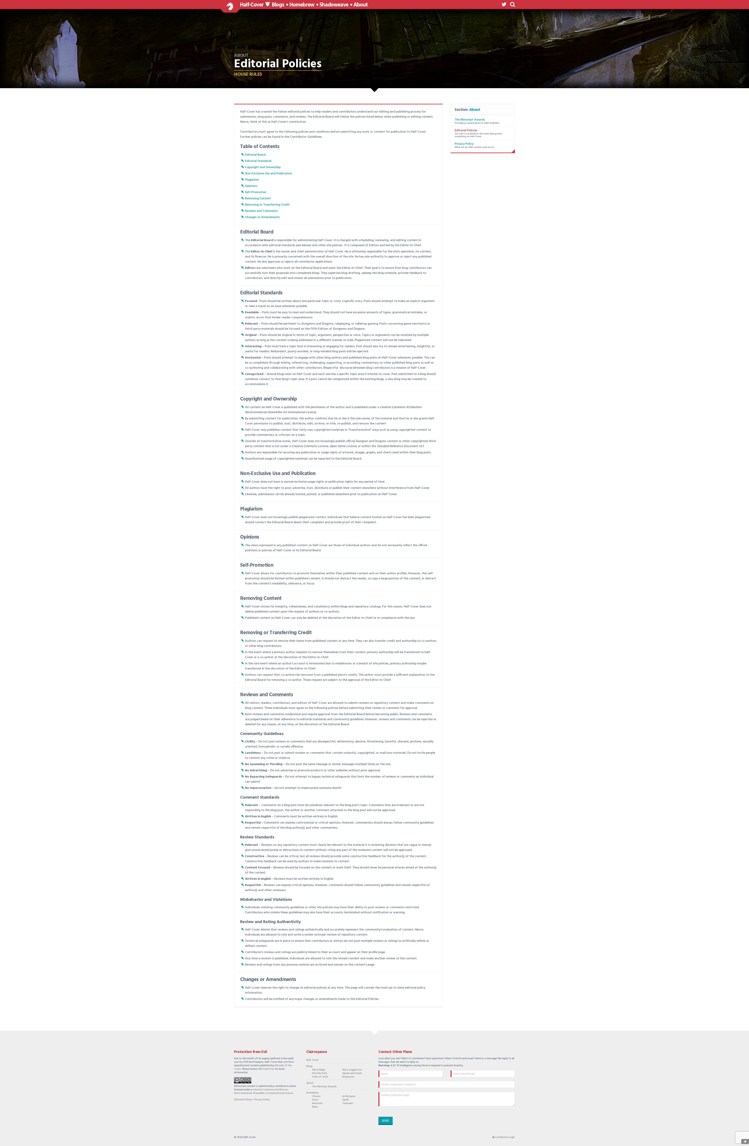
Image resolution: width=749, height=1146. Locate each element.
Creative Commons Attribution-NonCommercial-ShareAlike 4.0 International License (263, 1091)
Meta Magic (319, 1070)
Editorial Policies (466, 130)
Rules (315, 1107)
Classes (316, 1096)
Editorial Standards (258, 161)
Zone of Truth (320, 1077)
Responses (348, 1077)
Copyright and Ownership (262, 167)
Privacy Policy (464, 143)
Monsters (317, 1103)
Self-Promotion (255, 192)
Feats (315, 1100)
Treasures (347, 1103)
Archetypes (348, 1096)
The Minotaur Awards (470, 119)
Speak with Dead (351, 1073)
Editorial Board (255, 154)
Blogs (278, 5)
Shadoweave (333, 5)
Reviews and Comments (261, 211)
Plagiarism (252, 179)
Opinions (251, 186)
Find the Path (319, 1073)
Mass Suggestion (352, 1070)
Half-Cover (252, 5)
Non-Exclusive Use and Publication (268, 173)
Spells (345, 1100)
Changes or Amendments (262, 217)
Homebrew (301, 5)
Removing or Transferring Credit (267, 204)
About (360, 5)
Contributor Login (504, 1137)
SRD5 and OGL (266, 1069)
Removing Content (258, 198)
